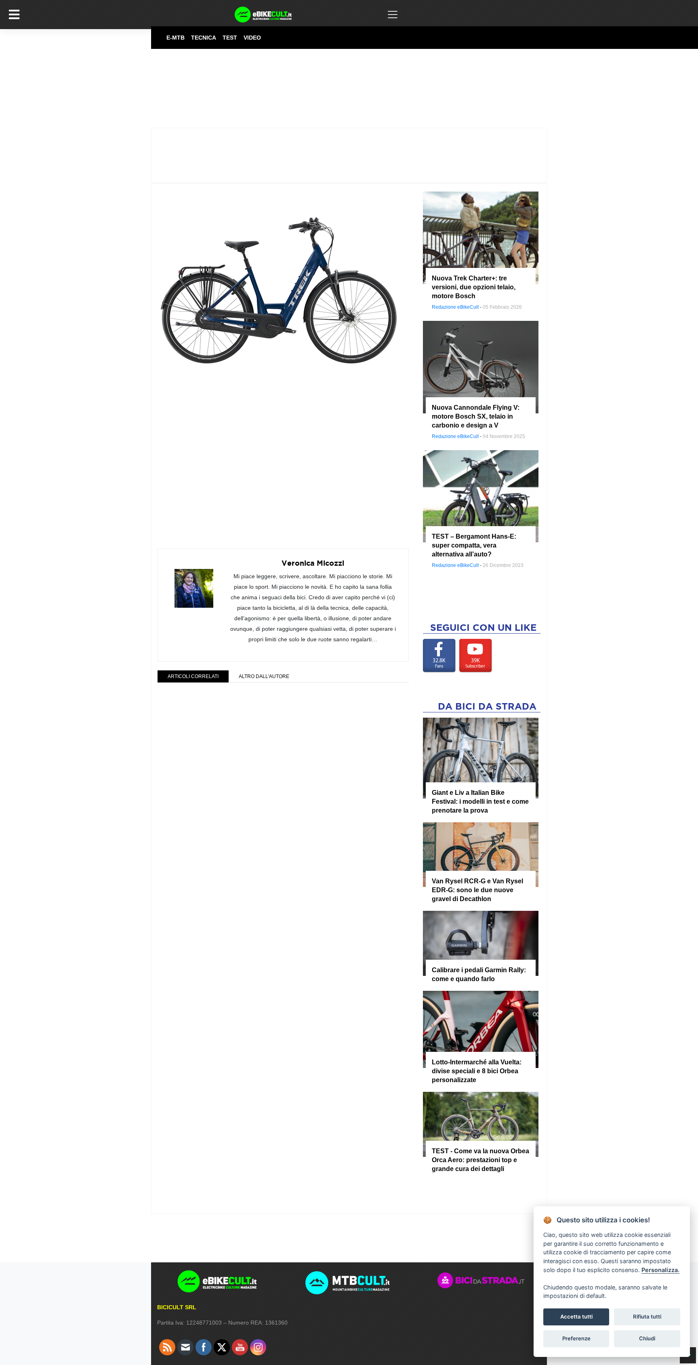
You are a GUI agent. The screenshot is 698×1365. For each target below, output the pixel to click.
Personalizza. (660, 1269)
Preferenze (576, 1338)
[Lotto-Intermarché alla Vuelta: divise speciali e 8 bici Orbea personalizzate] (480, 1029)
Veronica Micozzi (313, 563)
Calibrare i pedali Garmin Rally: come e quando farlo (479, 974)
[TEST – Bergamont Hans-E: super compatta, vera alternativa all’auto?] (480, 496)
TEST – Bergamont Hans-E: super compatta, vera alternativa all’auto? (474, 545)
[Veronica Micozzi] (193, 582)
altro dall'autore (264, 676)
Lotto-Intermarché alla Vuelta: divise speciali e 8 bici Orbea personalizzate (476, 1071)
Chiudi (647, 1338)
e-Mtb (175, 37)
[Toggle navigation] (392, 14)
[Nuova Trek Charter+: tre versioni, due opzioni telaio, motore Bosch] (480, 237)
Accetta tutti (576, 1316)
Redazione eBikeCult (455, 307)
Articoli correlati (193, 676)
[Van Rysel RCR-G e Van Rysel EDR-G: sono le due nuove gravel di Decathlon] (480, 854)
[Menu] (14, 14)
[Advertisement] (283, 463)
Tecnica (203, 37)
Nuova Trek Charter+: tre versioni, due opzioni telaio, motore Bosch (473, 287)
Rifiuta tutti (647, 1316)
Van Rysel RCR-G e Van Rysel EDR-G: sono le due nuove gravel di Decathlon (477, 890)
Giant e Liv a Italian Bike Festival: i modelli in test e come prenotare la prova (480, 801)
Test (230, 37)
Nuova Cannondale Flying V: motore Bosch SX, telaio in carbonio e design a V (475, 416)
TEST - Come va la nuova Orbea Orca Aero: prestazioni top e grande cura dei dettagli (480, 1160)
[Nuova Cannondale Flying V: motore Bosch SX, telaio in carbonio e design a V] (480, 366)
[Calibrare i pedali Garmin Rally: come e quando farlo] (480, 943)
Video (252, 37)
